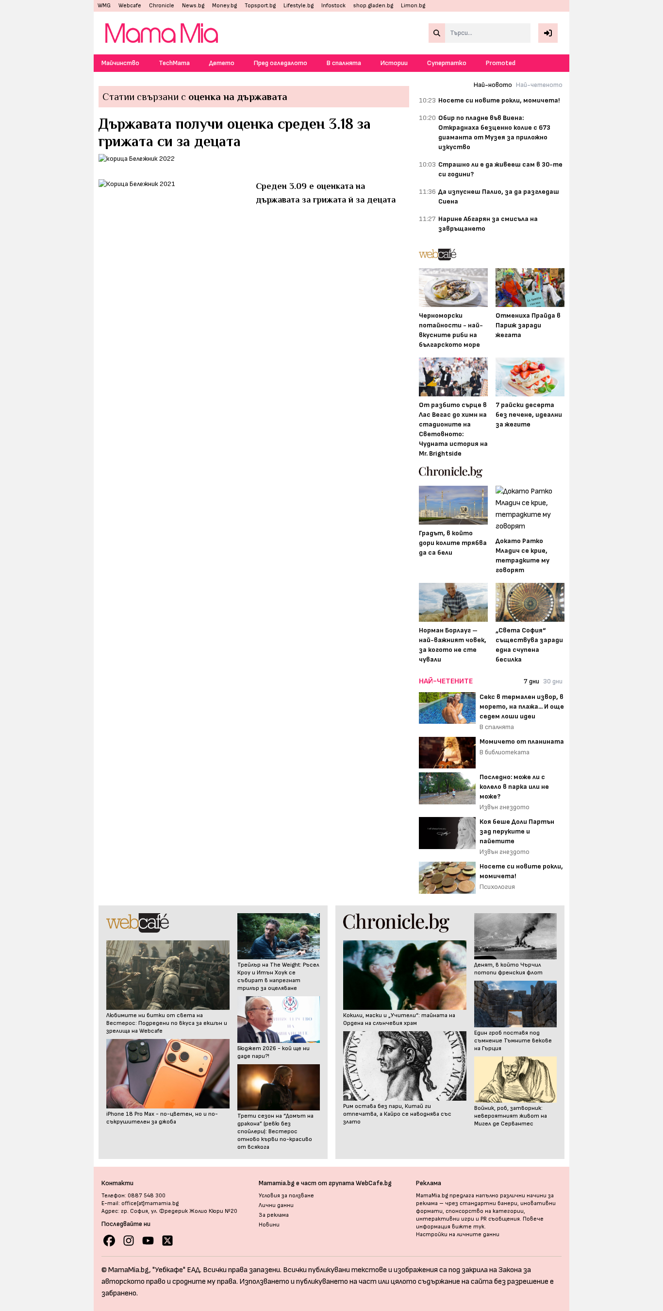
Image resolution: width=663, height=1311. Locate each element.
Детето (221, 63)
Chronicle (161, 5)
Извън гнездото (505, 807)
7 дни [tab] (531, 681)
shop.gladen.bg (373, 5)
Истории (394, 63)
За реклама (274, 1215)
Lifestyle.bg (298, 5)
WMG (104, 5)
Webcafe (129, 5)
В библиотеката (505, 752)
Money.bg (224, 5)
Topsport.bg (260, 5)
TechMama (174, 63)
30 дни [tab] (553, 681)
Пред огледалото (280, 63)
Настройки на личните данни (457, 1234)
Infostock (333, 5)
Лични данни (276, 1205)
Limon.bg (413, 5)
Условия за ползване (286, 1195)
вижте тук (468, 1226)
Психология (497, 887)
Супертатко (446, 63)
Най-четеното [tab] (539, 85)
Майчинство (120, 63)
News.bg (193, 5)
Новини (269, 1224)
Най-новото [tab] (493, 85)
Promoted (500, 63)
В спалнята (344, 63)
